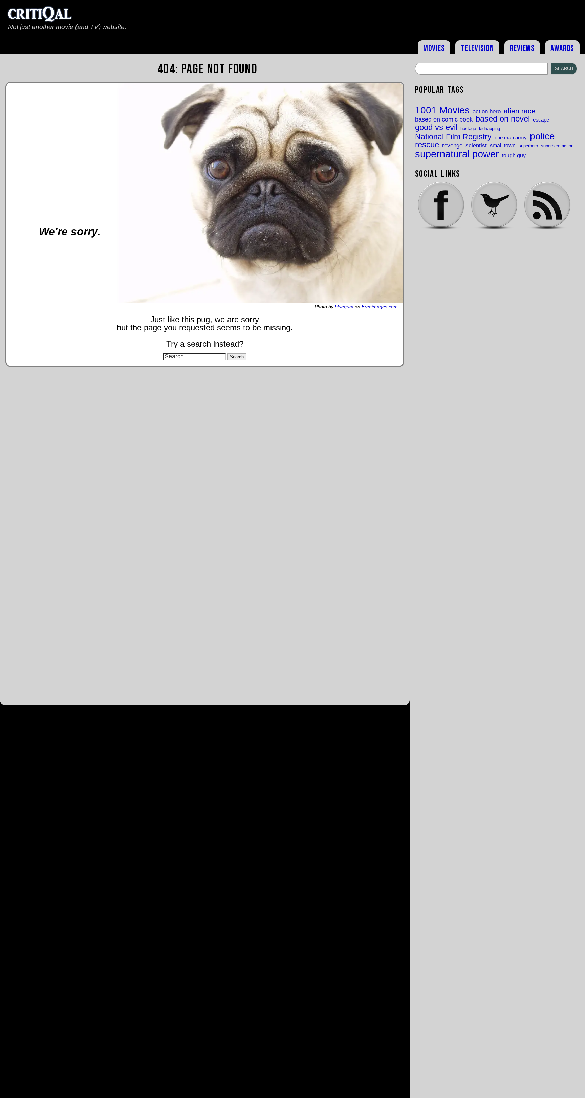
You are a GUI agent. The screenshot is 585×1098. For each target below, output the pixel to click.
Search (564, 68)
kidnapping (489, 128)
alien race (520, 111)
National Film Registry (453, 137)
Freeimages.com (380, 306)
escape (541, 120)
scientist (476, 145)
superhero (528, 146)
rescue (427, 145)
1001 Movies (442, 110)
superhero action (557, 146)
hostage (468, 128)
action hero (487, 111)
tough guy (514, 155)
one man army (511, 137)
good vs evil (436, 127)
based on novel (503, 119)
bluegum (344, 306)
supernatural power (457, 154)
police (542, 136)
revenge (452, 145)
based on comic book (444, 119)
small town (503, 145)
